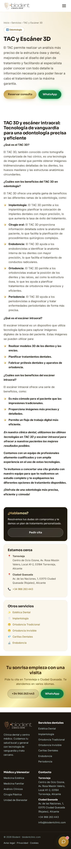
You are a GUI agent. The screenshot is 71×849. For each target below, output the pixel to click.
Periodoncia (45, 761)
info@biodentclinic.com (52, 822)
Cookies (34, 843)
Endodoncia (20, 642)
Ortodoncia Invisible (24, 630)
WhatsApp (50, 94)
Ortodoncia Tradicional (26, 624)
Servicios (16, 22)
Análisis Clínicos (13, 789)
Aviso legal (9, 843)
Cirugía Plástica (13, 794)
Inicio (6, 22)
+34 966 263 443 (23, 589)
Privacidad (22, 843)
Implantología (21, 618)
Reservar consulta (20, 94)
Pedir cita (35, 532)
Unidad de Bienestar (15, 800)
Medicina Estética (14, 778)
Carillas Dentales (23, 636)
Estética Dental (22, 612)
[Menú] (64, 6)
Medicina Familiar (14, 783)
